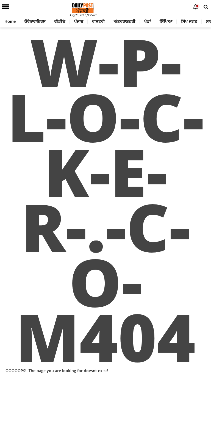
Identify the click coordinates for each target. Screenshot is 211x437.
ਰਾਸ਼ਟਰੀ (98, 21)
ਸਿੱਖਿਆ (166, 21)
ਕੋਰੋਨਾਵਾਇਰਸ (35, 21)
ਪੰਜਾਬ (78, 21)
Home (10, 21)
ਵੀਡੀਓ (59, 21)
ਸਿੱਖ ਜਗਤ (189, 21)
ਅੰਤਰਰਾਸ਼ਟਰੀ (124, 21)
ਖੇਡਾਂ (147, 21)
